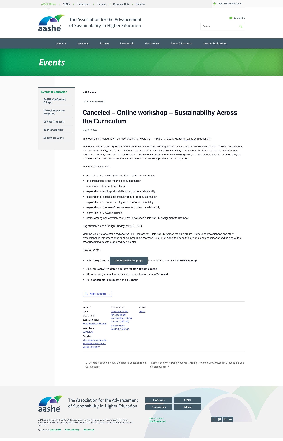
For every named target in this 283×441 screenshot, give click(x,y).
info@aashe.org (157, 421)
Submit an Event (53, 138)
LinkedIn (225, 419)
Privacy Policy (72, 429)
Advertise (89, 429)
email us (188, 138)
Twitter (219, 419)
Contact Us (239, 18)
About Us (61, 43)
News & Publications (215, 43)
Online (142, 311)
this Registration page (129, 260)
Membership (127, 43)
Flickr (230, 419)
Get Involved (152, 43)
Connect (101, 4)
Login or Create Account (230, 3)
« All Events (89, 92)
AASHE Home (48, 4)
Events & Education (181, 43)
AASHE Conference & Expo (54, 101)
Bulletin (140, 4)
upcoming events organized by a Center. (113, 242)
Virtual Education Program (95, 323)
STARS (66, 4)
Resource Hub (121, 4)
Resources (83, 43)
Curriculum (88, 331)
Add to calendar (98, 293)
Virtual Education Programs (54, 112)
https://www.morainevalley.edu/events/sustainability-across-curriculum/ (95, 343)
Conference (83, 4)
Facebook (214, 419)
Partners (104, 43)
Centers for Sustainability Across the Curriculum (164, 234)
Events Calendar (53, 129)
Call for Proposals (54, 121)
